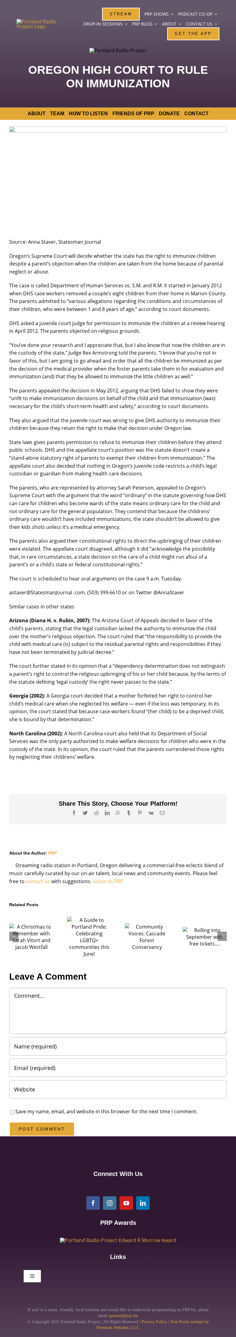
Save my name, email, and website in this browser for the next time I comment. (106, 1111)
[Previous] (13, 936)
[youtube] (126, 1203)
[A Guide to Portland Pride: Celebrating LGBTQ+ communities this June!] (89, 937)
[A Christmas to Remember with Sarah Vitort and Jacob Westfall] (31, 936)
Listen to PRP (108, 881)
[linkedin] (143, 1203)
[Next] (222, 936)
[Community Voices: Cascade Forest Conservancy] (147, 936)
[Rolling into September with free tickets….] (205, 937)
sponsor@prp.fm (123, 1315)
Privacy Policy (154, 1321)
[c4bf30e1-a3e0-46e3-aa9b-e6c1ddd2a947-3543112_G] (118, 1240)
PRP (52, 853)
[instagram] (109, 1203)
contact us (38, 881)
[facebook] (93, 1203)
